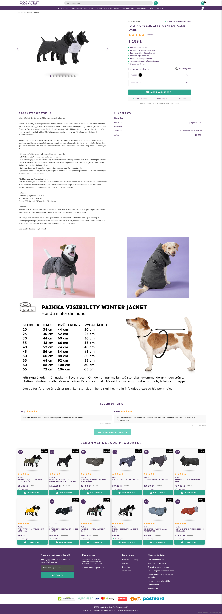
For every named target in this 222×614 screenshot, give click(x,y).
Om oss (125, 563)
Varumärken (27, 12)
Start (20, 12)
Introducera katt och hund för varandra (160, 576)
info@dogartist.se (96, 568)
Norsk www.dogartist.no (128, 610)
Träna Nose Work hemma (158, 567)
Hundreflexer (153, 585)
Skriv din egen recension (112, 432)
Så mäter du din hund (157, 563)
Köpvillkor (126, 567)
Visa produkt (34, 493)
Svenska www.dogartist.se (104, 610)
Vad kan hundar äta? (156, 560)
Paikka (36, 12)
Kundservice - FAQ (130, 560)
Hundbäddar (153, 588)
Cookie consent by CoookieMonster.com (209, 612)
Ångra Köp (126, 571)
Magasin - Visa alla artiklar (159, 581)
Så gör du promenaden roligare (161, 571)
